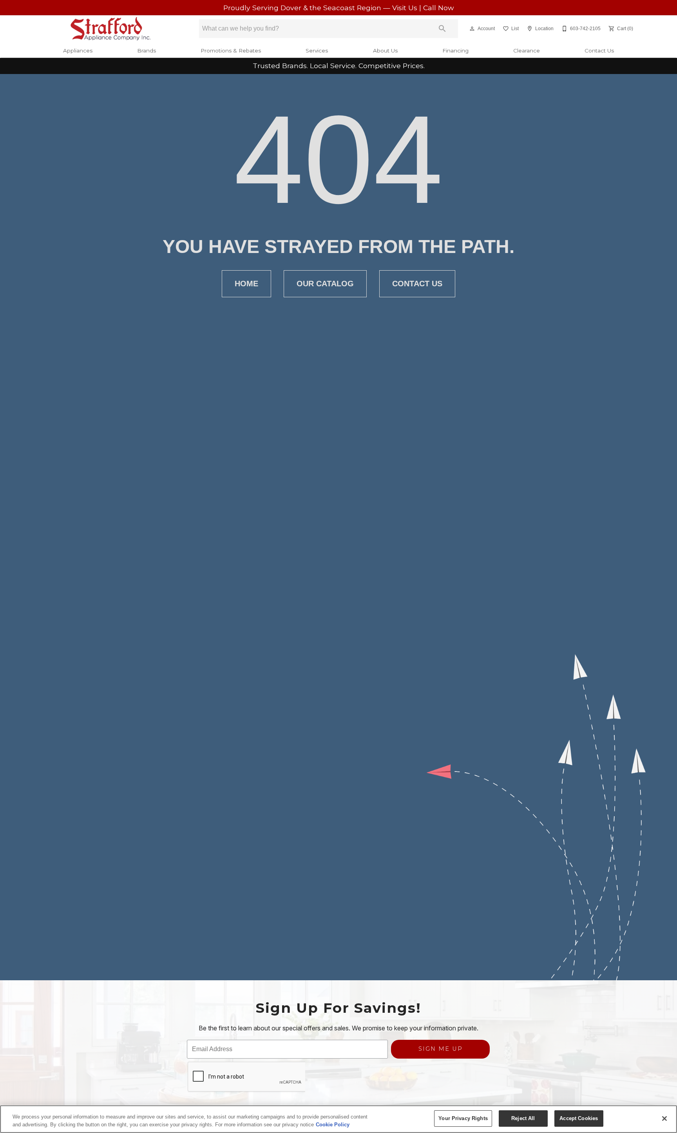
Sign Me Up (440, 1048)
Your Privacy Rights (462, 1118)
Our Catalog (325, 283)
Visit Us (405, 8)
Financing (455, 50)
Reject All (523, 1118)
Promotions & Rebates (231, 50)
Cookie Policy (332, 1125)
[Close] (664, 1118)
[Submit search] (442, 29)
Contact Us (599, 50)
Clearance (526, 50)
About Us (385, 50)
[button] (472, 28)
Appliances (77, 50)
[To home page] (111, 28)
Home (246, 283)
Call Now (438, 8)
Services (317, 50)
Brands (146, 50)
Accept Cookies (578, 1118)
